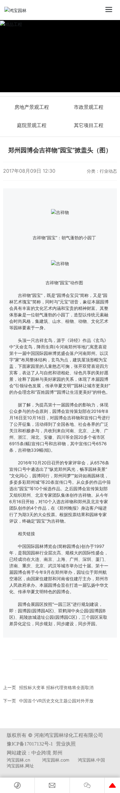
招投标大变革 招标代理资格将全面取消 (56, 687)
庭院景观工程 (31, 125)
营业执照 (66, 744)
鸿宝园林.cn (18, 759)
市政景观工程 (88, 107)
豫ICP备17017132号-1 (30, 743)
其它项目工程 (88, 125)
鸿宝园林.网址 (20, 765)
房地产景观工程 (31, 107)
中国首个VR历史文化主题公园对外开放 (56, 700)
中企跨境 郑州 (46, 753)
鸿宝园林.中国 (91, 759)
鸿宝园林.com (55, 759)
